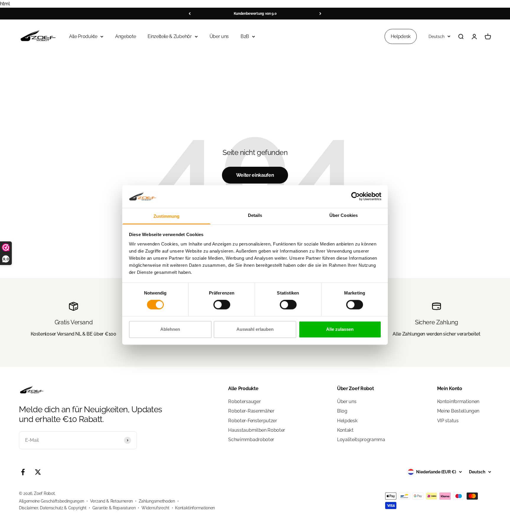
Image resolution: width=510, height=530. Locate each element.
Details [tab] (255, 215)
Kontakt (345, 430)
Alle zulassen (340, 329)
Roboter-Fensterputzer (252, 420)
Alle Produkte (83, 36)
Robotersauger (244, 401)
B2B (245, 36)
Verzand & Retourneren (111, 501)
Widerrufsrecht (155, 508)
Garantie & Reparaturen (114, 508)
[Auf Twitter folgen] (38, 472)
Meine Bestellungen (458, 411)
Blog (342, 411)
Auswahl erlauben (255, 329)
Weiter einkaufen (255, 175)
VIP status (448, 420)
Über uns (219, 36)
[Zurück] (190, 14)
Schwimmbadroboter (251, 439)
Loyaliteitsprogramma (361, 439)
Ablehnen (170, 329)
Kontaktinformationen (195, 508)
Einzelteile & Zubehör (170, 36)
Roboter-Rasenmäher (251, 411)
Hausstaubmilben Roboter (256, 430)
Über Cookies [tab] (343, 215)
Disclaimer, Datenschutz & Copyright (52, 508)
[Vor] (320, 14)
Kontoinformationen (458, 401)
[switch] (221, 305)
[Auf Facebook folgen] (23, 472)
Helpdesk (401, 36)
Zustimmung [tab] (166, 216)
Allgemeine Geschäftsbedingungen (51, 501)
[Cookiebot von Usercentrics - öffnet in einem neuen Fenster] (355, 196)
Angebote (125, 36)
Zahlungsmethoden (157, 501)
